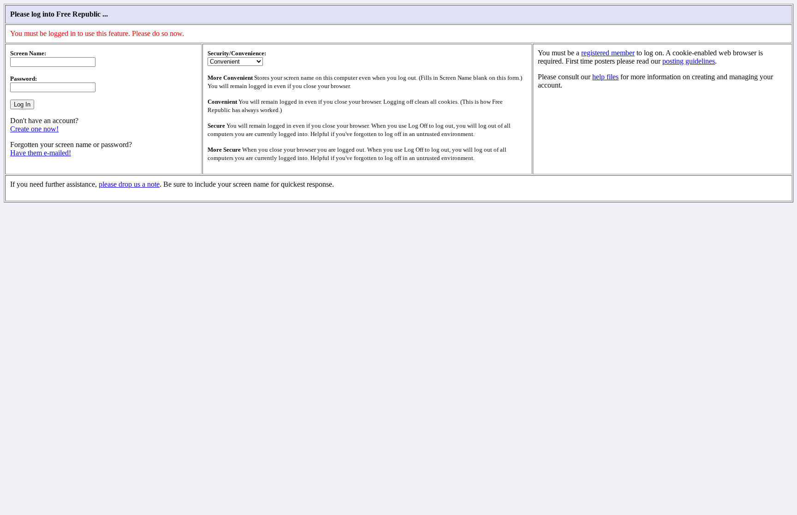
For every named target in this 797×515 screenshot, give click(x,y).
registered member (608, 53)
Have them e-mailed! (40, 153)
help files (605, 77)
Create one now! (34, 129)
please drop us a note (129, 184)
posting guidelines (688, 61)
